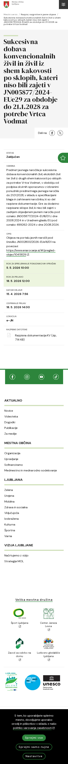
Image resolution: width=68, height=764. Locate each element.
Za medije (10, 434)
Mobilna (9, 501)
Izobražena (11, 519)
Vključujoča (11, 513)
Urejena (9, 496)
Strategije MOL (14, 561)
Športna (9, 530)
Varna (8, 536)
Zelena (8, 490)
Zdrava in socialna (16, 507)
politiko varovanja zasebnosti (32, 728)
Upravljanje (11, 459)
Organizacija (12, 453)
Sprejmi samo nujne (34, 747)
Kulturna (9, 524)
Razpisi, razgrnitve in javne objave (38, 14)
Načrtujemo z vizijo (16, 555)
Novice (8, 411)
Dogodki (9, 422)
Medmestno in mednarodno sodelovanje (30, 470)
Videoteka (11, 416)
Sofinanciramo (13, 465)
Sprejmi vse (34, 738)
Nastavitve (34, 756)
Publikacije (11, 428)
